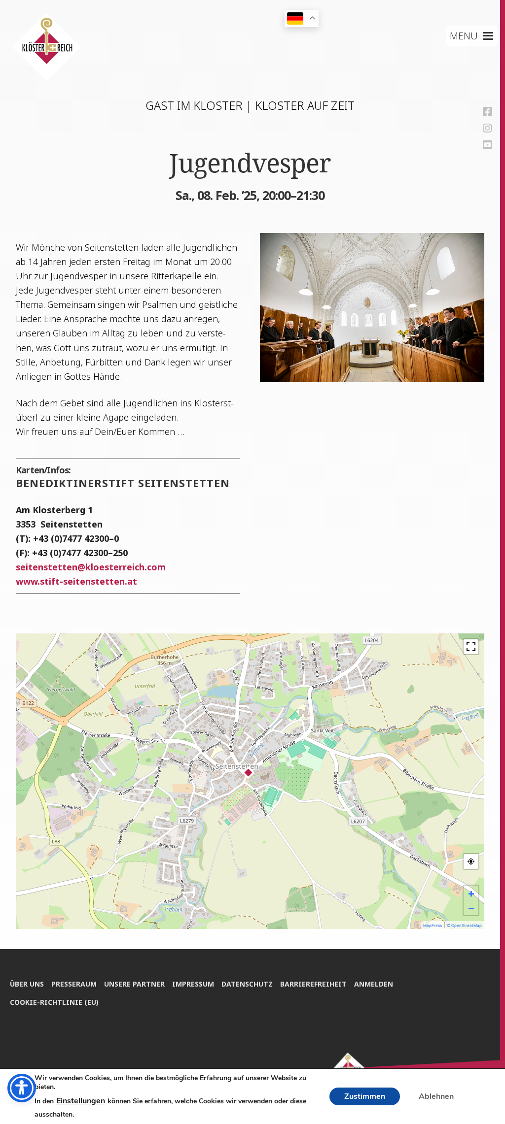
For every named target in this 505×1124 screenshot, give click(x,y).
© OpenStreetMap (464, 925)
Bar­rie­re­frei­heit (313, 984)
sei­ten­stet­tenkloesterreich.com (91, 567)
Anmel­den (373, 984)
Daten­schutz (247, 984)
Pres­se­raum (74, 984)
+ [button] (471, 893)
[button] (464, 36)
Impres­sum (193, 984)
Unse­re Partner (134, 984)
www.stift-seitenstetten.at (76, 581)
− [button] (471, 907)
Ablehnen (436, 1096)
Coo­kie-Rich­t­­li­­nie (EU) (54, 1002)
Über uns (27, 984)
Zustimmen (364, 1096)
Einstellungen (80, 1100)
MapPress (432, 925)
